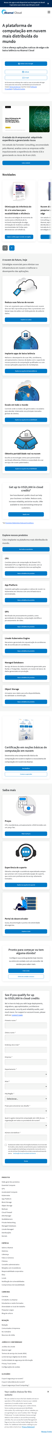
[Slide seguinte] (12, 248)
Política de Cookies (19, 89)
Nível (7, 1081)
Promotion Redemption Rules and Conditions (19, 523)
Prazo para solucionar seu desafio (17, 1106)
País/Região (9, 1094)
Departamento (11, 1069)
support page (17, 1015)
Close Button (48, 3)
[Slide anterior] (5, 248)
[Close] (48, 1391)
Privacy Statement (28, 1427)
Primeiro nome (11, 1020)
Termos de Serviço (14, 87)
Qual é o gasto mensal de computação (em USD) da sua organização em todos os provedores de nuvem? (26, 1119)
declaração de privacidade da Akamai (24, 1153)
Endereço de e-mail (12, 1045)
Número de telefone (13, 1133)
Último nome (10, 1033)
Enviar (26, 1161)
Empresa (8, 1057)
